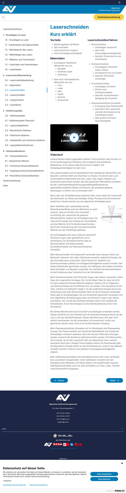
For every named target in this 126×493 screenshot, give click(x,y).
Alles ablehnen (104, 479)
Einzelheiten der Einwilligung (14, 485)
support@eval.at (63, 422)
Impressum (63, 458)
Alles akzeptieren (104, 474)
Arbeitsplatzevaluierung (108, 17)
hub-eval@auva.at (63, 419)
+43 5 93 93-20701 (63, 416)
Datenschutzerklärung (38, 485)
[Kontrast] (119, 2)
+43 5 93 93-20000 (63, 413)
